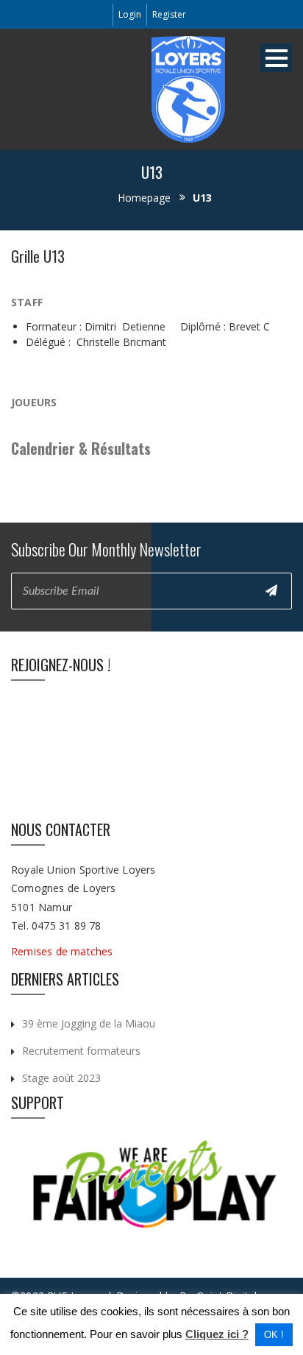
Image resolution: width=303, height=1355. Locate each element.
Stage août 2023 (61, 1078)
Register (169, 14)
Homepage (144, 198)
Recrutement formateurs (81, 1051)
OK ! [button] (274, 1334)
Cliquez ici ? (217, 1334)
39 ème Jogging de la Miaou (88, 1023)
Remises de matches (63, 951)
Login (129, 14)
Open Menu (276, 57)
